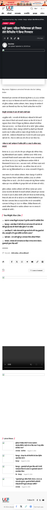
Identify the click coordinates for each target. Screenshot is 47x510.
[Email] (32, 262)
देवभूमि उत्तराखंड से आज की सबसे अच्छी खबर (16, 112)
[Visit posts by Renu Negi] (4, 45)
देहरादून (12, 23)
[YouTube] (43, 500)
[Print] (18, 38)
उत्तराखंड (5, 23)
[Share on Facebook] (7, 38)
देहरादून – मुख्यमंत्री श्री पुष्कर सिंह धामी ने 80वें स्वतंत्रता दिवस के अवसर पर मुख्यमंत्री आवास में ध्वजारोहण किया (29, 468)
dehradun (14, 253)
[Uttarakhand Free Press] (9, 8)
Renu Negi (11, 44)
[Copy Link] (14, 38)
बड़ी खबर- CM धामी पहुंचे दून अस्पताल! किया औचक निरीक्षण (22, 237)
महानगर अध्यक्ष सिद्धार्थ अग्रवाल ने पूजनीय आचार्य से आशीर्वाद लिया (24, 220)
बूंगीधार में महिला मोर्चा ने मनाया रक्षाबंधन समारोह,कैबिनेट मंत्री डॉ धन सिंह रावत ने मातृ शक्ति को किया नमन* (30, 445)
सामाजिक (23, 451)
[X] (40, 500)
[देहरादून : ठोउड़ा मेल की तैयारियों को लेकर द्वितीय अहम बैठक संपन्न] (8, 458)
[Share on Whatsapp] (22, 262)
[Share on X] (11, 38)
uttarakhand (24, 253)
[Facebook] (37, 500)
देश (16, 474)
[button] (4, 8)
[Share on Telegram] (27, 262)
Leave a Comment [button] (37, 270)
